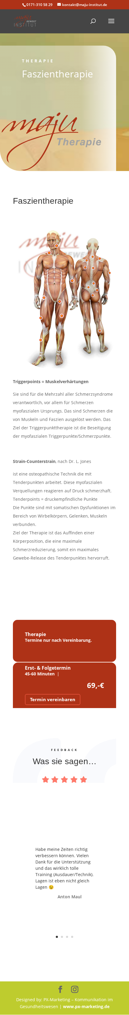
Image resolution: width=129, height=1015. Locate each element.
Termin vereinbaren (52, 699)
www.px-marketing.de (86, 1006)
